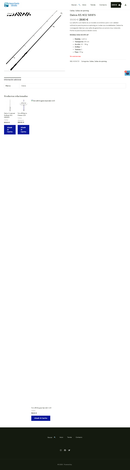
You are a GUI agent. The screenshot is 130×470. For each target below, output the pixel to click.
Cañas (72, 11)
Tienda (92, 5)
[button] (61, 13)
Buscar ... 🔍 (76, 5)
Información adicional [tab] (12, 80)
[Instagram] (61, 450)
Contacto (103, 5)
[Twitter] (69, 450)
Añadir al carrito (10, 129)
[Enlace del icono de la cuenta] (125, 5)
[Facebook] (65, 450)
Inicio (84, 5)
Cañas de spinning (82, 11)
